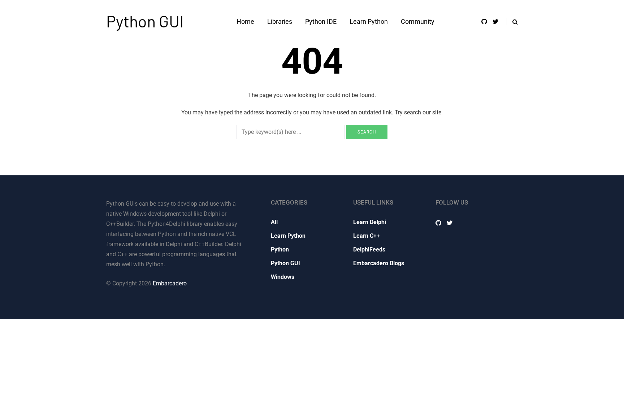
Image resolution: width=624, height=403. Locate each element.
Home (245, 21)
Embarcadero (170, 283)
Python (280, 249)
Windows (282, 276)
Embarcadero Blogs (378, 263)
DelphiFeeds (369, 249)
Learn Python (369, 21)
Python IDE (321, 21)
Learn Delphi (369, 222)
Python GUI (145, 21)
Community (417, 21)
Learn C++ (366, 235)
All (274, 222)
